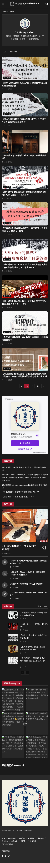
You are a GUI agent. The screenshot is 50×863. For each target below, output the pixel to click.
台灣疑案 (31, 838)
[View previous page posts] (23, 673)
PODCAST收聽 (7, 844)
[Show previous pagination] (6, 386)
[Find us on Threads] (9, 855)
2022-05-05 (7, 380)
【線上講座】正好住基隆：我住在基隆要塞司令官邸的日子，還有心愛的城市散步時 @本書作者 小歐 (24, 375)
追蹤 (26, 724)
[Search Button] (47, 4)
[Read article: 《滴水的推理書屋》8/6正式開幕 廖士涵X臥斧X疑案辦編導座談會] (25, 68)
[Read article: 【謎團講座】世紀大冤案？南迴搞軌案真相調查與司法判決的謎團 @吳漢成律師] (25, 177)
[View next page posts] (27, 673)
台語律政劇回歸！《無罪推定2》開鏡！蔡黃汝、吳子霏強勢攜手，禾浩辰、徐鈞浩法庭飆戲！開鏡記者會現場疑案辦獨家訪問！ (25, 477)
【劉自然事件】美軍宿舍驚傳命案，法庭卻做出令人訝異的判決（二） (32, 661)
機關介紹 (22, 838)
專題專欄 (14, 841)
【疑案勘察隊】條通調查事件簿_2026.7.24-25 (20, 492)
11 (32, 386)
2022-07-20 (7, 89)
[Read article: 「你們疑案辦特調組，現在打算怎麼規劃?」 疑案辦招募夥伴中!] (25, 323)
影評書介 (24, 841)
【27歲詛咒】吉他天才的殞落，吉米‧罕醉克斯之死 (33, 614)
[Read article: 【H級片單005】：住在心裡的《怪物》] (13, 626)
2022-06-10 (7, 271)
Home (4, 12)
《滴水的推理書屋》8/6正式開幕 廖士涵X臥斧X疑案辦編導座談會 (24, 84)
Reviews (13, 51)
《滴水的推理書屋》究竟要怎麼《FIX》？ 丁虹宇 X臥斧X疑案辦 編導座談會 (24, 120)
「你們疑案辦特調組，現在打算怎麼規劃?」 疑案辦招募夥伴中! (25, 339)
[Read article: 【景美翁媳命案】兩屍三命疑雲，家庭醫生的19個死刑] (13, 649)
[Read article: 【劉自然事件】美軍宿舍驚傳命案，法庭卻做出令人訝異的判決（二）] (13, 660)
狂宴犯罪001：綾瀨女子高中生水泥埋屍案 (26, 583)
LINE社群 (12, 838)
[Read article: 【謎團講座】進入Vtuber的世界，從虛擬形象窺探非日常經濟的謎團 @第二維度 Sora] (25, 250)
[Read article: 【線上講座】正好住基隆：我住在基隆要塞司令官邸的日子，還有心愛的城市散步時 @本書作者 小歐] (25, 359)
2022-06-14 (7, 234)
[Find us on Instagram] (5, 855)
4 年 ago (24, 630)
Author (11, 12)
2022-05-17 (7, 307)
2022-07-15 (7, 162)
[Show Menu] (3, 4)
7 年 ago (24, 641)
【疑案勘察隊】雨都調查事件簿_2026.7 (18, 496)
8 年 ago (24, 618)
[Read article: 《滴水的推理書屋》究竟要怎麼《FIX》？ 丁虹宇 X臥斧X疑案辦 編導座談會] (25, 104)
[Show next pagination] (43, 386)
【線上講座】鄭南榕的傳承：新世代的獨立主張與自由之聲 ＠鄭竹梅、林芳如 (24, 302)
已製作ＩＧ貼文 (41, 606)
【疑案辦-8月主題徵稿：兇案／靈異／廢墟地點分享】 (24, 157)
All (4, 51)
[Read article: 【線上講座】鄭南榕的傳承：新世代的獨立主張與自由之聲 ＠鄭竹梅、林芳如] (25, 286)
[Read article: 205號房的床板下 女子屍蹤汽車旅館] (25, 525)
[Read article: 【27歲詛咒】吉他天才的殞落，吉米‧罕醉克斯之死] (13, 615)
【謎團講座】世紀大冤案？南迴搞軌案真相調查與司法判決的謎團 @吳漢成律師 (24, 193)
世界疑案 (40, 838)
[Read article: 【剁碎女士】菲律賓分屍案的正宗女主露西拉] (13, 637)
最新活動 (7, 78)
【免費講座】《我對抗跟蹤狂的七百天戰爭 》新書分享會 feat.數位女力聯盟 (25, 229)
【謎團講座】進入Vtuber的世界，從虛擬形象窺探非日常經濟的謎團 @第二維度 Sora (24, 266)
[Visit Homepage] (25, 3)
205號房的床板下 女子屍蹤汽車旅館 (19, 547)
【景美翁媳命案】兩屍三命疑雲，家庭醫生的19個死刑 (33, 648)
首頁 (3, 838)
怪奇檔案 (5, 841)
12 (38, 386)
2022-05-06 (7, 344)
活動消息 (33, 841)
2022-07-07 (7, 198)
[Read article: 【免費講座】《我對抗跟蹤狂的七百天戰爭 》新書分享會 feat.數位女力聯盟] (25, 213)
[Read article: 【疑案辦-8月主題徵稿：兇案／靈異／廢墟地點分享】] (25, 141)
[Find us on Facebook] (2, 855)
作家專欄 (7, 150)
